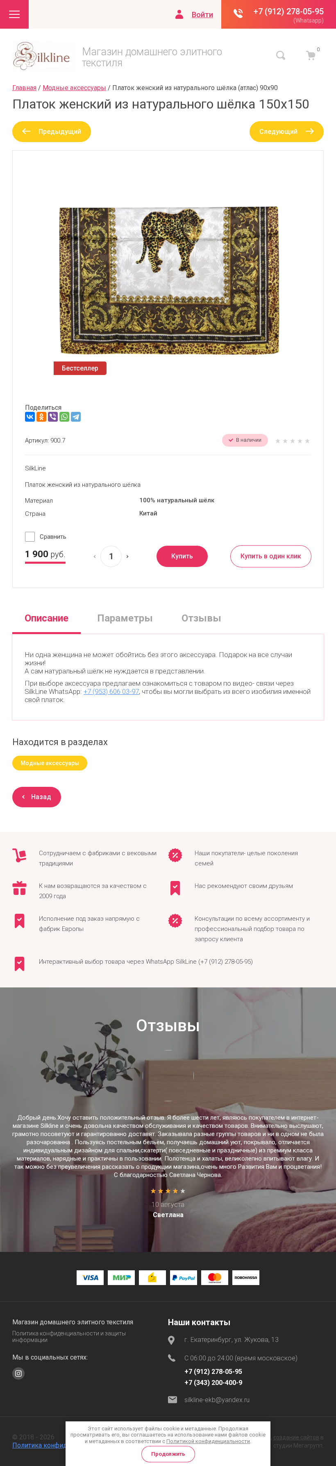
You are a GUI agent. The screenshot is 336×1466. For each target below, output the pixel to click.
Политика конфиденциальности (61, 1445)
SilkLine (35, 468)
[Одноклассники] (41, 417)
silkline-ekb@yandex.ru (217, 1400)
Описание (46, 618)
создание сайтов (296, 1437)
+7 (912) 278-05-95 (289, 11)
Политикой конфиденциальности (208, 1441)
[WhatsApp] (64, 417)
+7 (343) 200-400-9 (213, 1383)
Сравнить (53, 536)
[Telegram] (76, 417)
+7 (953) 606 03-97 (111, 691)
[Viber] (53, 417)
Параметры (125, 618)
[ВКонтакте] (30, 417)
